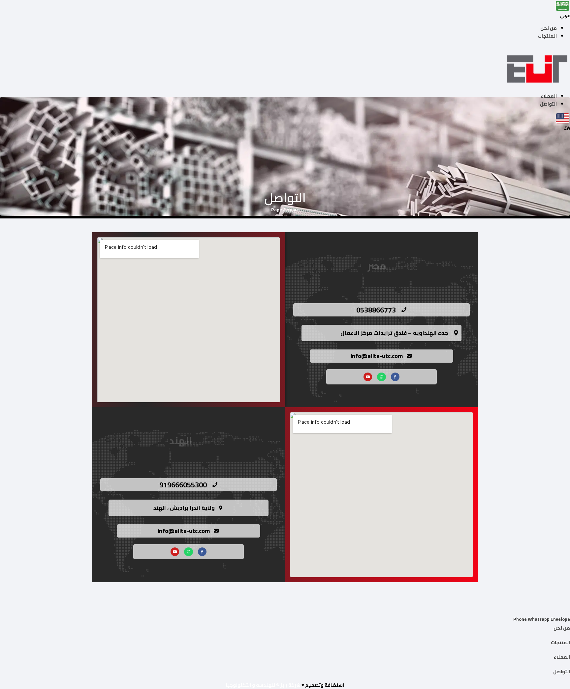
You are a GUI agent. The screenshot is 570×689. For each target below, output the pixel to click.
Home (292, 209)
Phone (520, 619)
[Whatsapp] (381, 377)
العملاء (548, 96)
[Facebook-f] (395, 377)
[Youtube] (368, 377)
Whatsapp (539, 619)
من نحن (548, 28)
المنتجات (547, 36)
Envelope (560, 619)
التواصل (548, 104)
